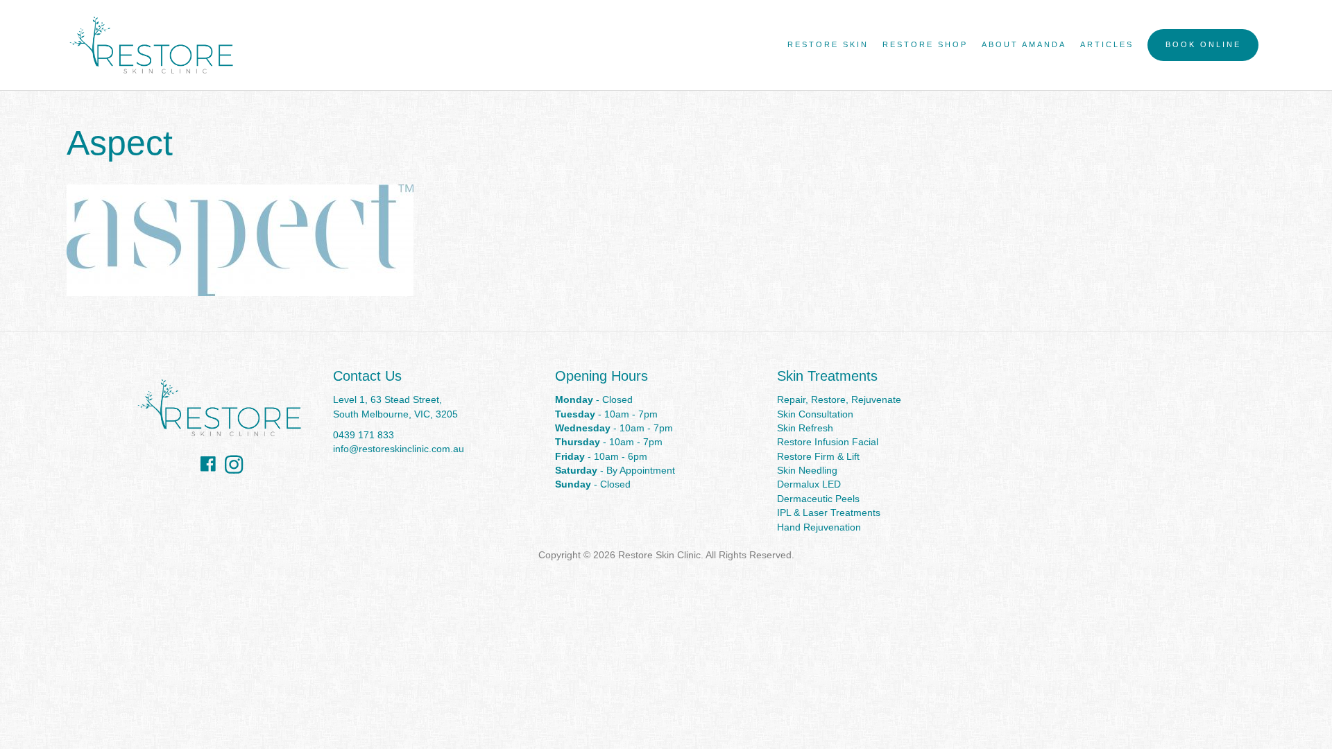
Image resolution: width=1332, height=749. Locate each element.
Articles (1107, 44)
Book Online (1203, 44)
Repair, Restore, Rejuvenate (839, 399)
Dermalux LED (809, 484)
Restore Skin (828, 44)
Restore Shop (925, 44)
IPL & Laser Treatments (828, 512)
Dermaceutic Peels (818, 498)
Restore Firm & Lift (818, 456)
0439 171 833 (363, 434)
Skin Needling (807, 470)
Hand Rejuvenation (819, 527)
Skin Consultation (815, 414)
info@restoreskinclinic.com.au (398, 448)
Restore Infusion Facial (827, 441)
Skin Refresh (805, 427)
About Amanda (1024, 44)
